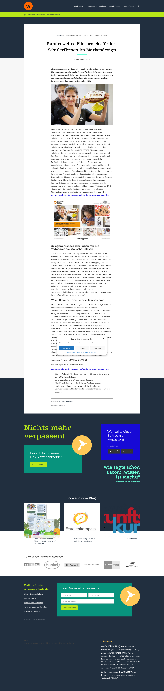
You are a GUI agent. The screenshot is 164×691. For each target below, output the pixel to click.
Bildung (104, 650)
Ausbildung (113, 646)
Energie (137, 650)
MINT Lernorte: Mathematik (131, 662)
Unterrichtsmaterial (116, 675)
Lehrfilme (124, 659)
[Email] (124, 451)
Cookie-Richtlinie (71, 352)
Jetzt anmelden (69, 608)
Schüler (131, 667)
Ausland (124, 646)
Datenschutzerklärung (83, 352)
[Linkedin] (130, 451)
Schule (117, 668)
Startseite (58, 35)
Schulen (124, 668)
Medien (104, 662)
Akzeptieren (66, 348)
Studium (124, 671)
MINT (119, 662)
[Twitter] (111, 451)
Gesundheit (104, 656)
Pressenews (69, 401)
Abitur (102, 646)
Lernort (137, 659)
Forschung (131, 653)
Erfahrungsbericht (118, 653)
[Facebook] (117, 451)
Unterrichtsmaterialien (128, 675)
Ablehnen (82, 348)
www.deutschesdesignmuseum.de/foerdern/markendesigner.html (80, 195)
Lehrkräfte (131, 659)
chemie (116, 650)
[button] (104, 339)
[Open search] (138, 6)
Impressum (94, 352)
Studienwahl (114, 672)
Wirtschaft (114, 678)
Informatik (131, 656)
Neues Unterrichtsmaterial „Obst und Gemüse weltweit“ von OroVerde (45, 541)
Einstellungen (98, 348)
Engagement (105, 653)
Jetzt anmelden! (38, 464)
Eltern (133, 650)
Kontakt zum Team (32, 611)
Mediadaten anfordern (33, 603)
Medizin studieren (112, 661)
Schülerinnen (106, 672)
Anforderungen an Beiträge (35, 607)
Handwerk (112, 656)
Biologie (111, 650)
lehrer (119, 659)
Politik (112, 668)
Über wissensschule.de (33, 594)
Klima (114, 659)
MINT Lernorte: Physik (107, 664)
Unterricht (105, 675)
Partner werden (30, 598)
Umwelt (133, 672)
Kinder (111, 659)
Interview (104, 659)
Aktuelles (61, 401)
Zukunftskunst (132, 539)
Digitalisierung (125, 650)
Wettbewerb (105, 678)
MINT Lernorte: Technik (123, 664)
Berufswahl (131, 646)
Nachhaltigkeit (105, 668)
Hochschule (122, 656)
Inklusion (137, 656)
